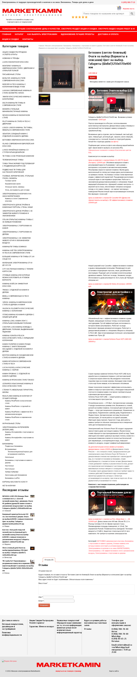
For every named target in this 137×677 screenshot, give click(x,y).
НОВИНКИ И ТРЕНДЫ (10, 58)
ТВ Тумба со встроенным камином (18, 156)
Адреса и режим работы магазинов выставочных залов (95, 623)
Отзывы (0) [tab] (49, 560)
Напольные (9, 457)
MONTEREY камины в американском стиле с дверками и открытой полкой (18, 68)
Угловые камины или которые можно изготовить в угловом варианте (16, 277)
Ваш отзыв (43, 583)
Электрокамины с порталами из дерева (110, 553)
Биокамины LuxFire (12, 478)
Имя (41, 597)
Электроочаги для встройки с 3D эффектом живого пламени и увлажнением (17, 213)
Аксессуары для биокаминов (16, 475)
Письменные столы (11, 74)
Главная (41, 45)
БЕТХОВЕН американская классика (18, 140)
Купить (92, 77)
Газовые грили (10, 181)
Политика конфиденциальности (12, 633)
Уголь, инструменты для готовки (17, 190)
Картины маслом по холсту (15, 482)
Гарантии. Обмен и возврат (41, 626)
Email (41, 601)
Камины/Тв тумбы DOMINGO (14, 247)
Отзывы (87, 629)
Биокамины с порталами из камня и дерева (87, 45)
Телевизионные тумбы (12, 160)
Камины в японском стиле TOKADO (18, 380)
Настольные (10, 469)
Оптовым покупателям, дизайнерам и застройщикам (12, 626)
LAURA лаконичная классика (15, 62)
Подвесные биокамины (14, 446)
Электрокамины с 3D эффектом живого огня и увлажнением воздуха (16, 240)
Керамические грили (13, 184)
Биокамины (7, 444)
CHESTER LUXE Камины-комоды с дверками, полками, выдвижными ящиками (17, 329)
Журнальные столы (11, 423)
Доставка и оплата (10, 620)
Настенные (9, 466)
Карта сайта (114, 671)
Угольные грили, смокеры (14, 187)
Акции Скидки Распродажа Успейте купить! (41, 621)
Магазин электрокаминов (53, 45)
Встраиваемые (10, 449)
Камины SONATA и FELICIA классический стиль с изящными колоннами (18, 338)
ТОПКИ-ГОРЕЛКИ (11, 472)
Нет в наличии (9, 486)
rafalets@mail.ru (124, 645)
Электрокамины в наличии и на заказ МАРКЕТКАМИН (108, 548)
